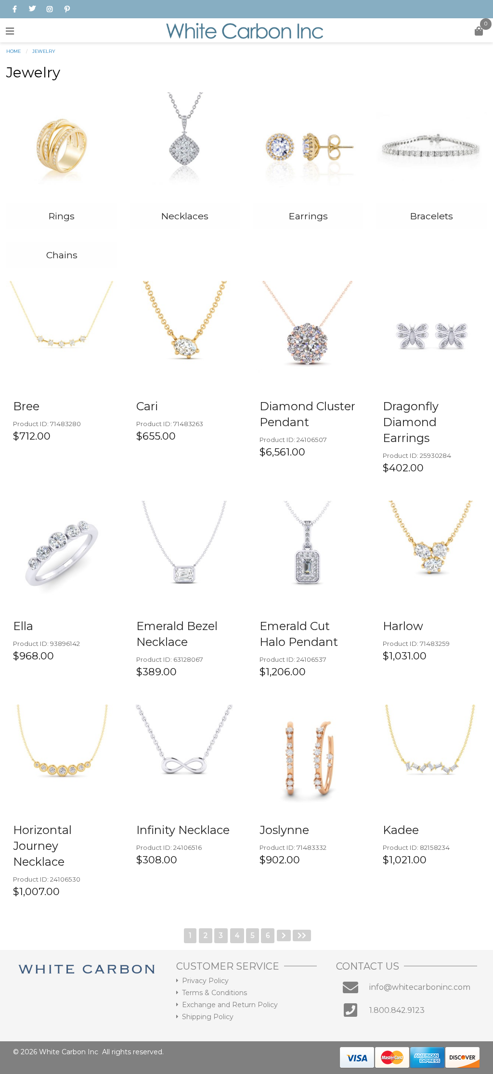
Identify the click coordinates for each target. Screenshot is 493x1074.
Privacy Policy (205, 980)
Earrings (308, 216)
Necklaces (184, 216)
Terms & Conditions (214, 992)
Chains (62, 255)
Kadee (401, 830)
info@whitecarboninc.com (419, 987)
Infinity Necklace (183, 830)
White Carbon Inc (68, 1052)
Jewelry (43, 51)
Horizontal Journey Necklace (42, 846)
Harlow (403, 626)
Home (13, 51)
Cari (147, 406)
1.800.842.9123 (397, 1010)
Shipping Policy (208, 1016)
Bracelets (431, 216)
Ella (23, 626)
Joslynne (284, 830)
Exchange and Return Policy (230, 1004)
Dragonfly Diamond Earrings (411, 422)
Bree (26, 406)
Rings (62, 216)
